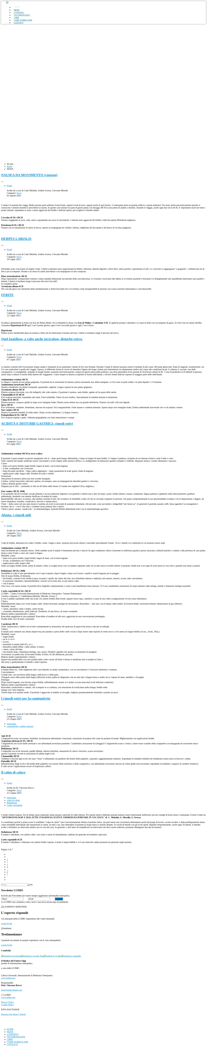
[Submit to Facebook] (11, 956)
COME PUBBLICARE (17, 1042)
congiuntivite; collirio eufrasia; (20, 726)
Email (9, 186)
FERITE (7, 295)
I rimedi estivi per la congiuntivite (25, 698)
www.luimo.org (8, 978)
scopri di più (6, 923)
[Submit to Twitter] (52, 956)
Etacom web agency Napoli (13, 1014)
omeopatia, (11, 724)
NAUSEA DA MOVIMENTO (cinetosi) (29, 175)
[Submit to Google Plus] (32, 956)
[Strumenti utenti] (2, 181)
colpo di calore (13, 800)
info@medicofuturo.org (11, 990)
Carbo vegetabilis (14, 805)
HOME (10, 1029)
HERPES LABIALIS (16, 239)
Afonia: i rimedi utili (16, 515)
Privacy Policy (7, 1002)
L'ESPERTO (12, 1034)
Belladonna (12, 803)
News (19, 193)
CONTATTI (18, 23)
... (7, 869)
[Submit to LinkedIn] (71, 956)
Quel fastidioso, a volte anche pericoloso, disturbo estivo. (42, 339)
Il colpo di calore (13, 772)
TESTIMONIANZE (22, 15)
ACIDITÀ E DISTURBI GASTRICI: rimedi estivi (37, 423)
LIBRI (10, 1039)
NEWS (10, 1032)
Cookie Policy (7, 1005)
